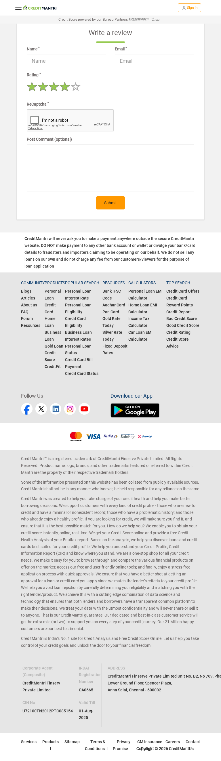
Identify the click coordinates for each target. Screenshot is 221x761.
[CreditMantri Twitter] (41, 409)
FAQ (24, 312)
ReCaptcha (38, 103)
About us (29, 305)
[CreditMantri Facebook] (27, 409)
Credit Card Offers (182, 291)
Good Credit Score (182, 325)
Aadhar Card (113, 305)
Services (29, 741)
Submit (110, 203)
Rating (34, 74)
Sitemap (72, 741)
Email (121, 48)
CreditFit (53, 366)
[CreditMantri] (39, 7)
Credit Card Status (81, 373)
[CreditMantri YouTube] (84, 409)
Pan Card (110, 312)
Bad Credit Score (181, 318)
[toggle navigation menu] (18, 8)
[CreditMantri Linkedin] (55, 409)
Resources (30, 325)
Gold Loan (54, 346)
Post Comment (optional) (49, 139)
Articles (28, 298)
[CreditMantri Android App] (155, 410)
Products (50, 741)
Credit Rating (178, 332)
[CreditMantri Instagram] (70, 409)
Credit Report (178, 312)
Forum (27, 318)
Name (33, 48)
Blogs (26, 291)
